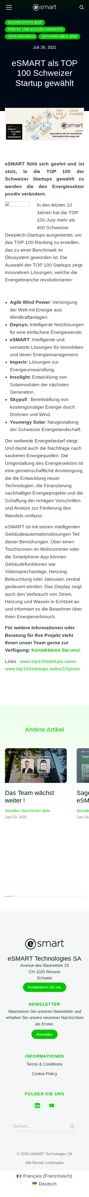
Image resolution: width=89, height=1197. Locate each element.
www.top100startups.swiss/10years (42, 668)
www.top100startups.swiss (48, 661)
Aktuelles (12, 811)
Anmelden (44, 1034)
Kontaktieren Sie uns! (55, 650)
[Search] (72, 1126)
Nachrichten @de (36, 811)
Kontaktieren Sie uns (44, 987)
